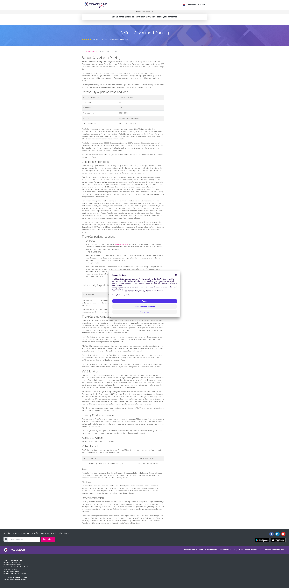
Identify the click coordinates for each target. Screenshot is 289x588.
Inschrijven (48, 539)
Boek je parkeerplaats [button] (144, 12)
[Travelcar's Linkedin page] (277, 534)
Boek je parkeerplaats (89, 51)
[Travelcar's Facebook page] (271, 534)
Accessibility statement (274, 550)
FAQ (235, 550)
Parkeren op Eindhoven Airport (12, 564)
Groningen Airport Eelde (10, 569)
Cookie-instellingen (253, 550)
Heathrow (117, 244)
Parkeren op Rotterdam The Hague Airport (15, 567)
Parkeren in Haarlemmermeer (12, 562)
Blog (241, 550)
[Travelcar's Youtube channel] (283, 534)
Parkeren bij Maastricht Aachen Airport (14, 573)
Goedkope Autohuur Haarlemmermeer (14, 579)
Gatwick (125, 244)
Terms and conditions (208, 550)
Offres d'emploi (190, 550)
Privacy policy (225, 550)
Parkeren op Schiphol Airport (11, 571)
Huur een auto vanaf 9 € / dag (15, 577)
